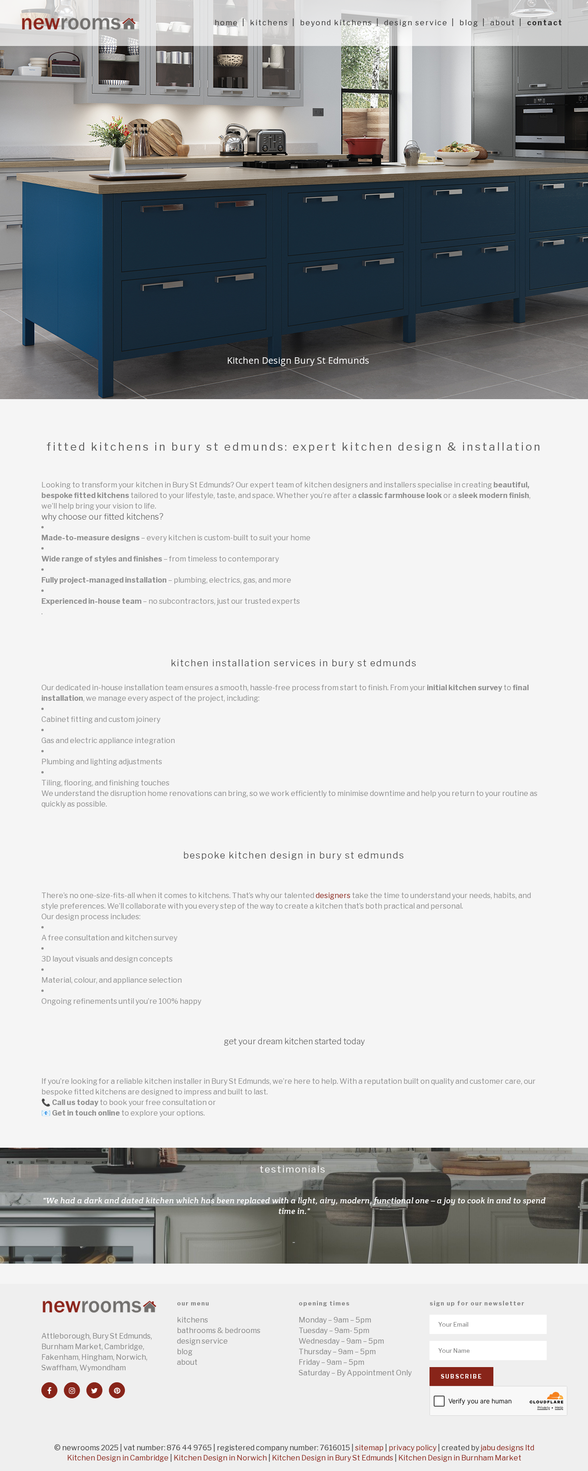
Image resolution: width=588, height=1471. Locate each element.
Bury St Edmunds (121, 1336)
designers (333, 895)
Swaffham (59, 1367)
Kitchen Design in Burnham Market (459, 1458)
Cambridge (123, 1346)
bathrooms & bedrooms (218, 1330)
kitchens (192, 1320)
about (187, 1362)
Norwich (131, 1357)
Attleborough (65, 1336)
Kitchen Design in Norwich (220, 1458)
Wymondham (102, 1367)
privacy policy (412, 1447)
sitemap (369, 1447)
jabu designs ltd (507, 1447)
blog (184, 1351)
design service (202, 1341)
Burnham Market (71, 1346)
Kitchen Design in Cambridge (118, 1458)
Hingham (97, 1357)
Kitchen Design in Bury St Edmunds (332, 1458)
